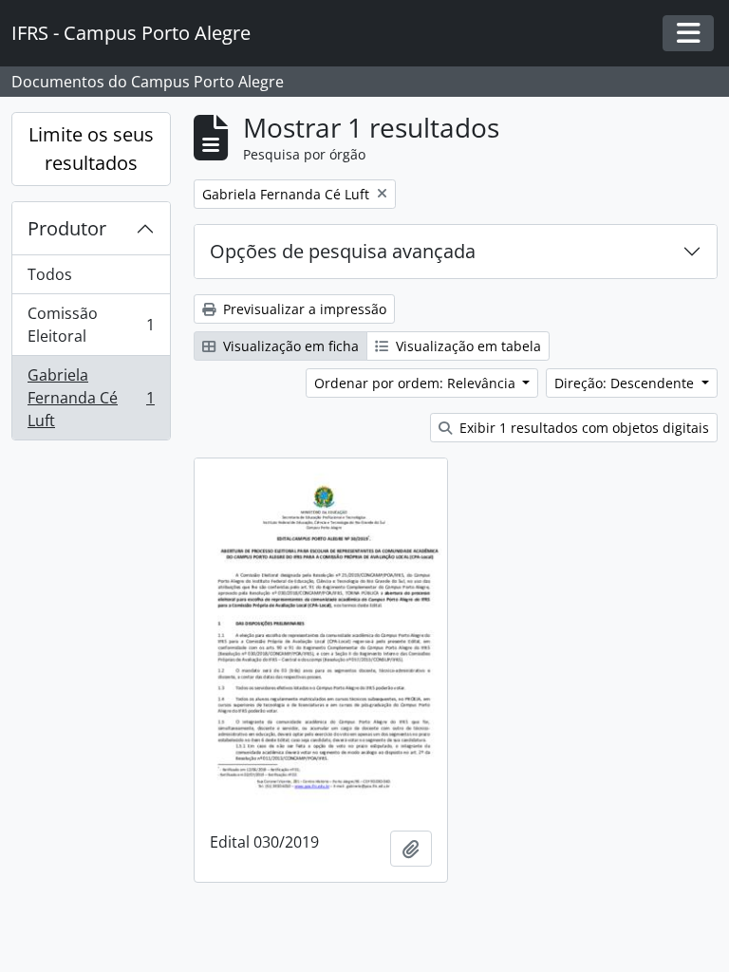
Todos (50, 274)
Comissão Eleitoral (91, 324)
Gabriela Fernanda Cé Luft (91, 397)
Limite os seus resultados (91, 149)
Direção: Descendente (626, 383)
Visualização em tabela (466, 346)
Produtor (67, 228)
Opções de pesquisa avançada (343, 251)
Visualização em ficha (289, 346)
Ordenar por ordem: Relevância (416, 383)
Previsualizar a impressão (302, 309)
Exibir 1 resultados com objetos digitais (582, 428)
